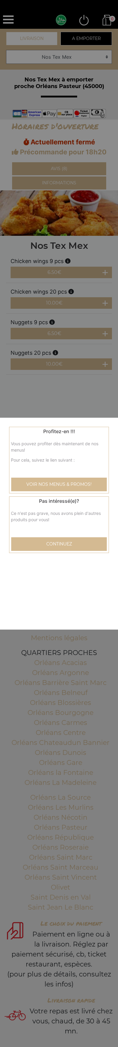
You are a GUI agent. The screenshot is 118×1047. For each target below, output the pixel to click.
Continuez (59, 544)
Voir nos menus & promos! (59, 484)
